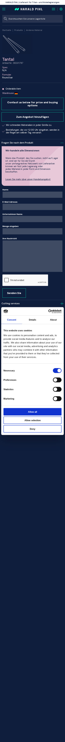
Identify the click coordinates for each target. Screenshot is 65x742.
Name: (5, 190)
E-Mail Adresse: (10, 202)
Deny (32, 428)
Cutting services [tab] (11, 303)
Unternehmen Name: (12, 214)
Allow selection (32, 420)
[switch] (57, 379)
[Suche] (5, 19)
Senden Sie (14, 293)
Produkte (18, 30)
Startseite (6, 30)
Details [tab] (32, 319)
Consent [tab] (11, 319)
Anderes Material (34, 30)
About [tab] (53, 319)
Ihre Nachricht (9, 239)
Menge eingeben (10, 226)
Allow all (32, 411)
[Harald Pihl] (28, 9)
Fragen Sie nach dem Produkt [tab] (17, 143)
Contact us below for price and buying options (32, 104)
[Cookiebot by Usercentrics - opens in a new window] (48, 311)
